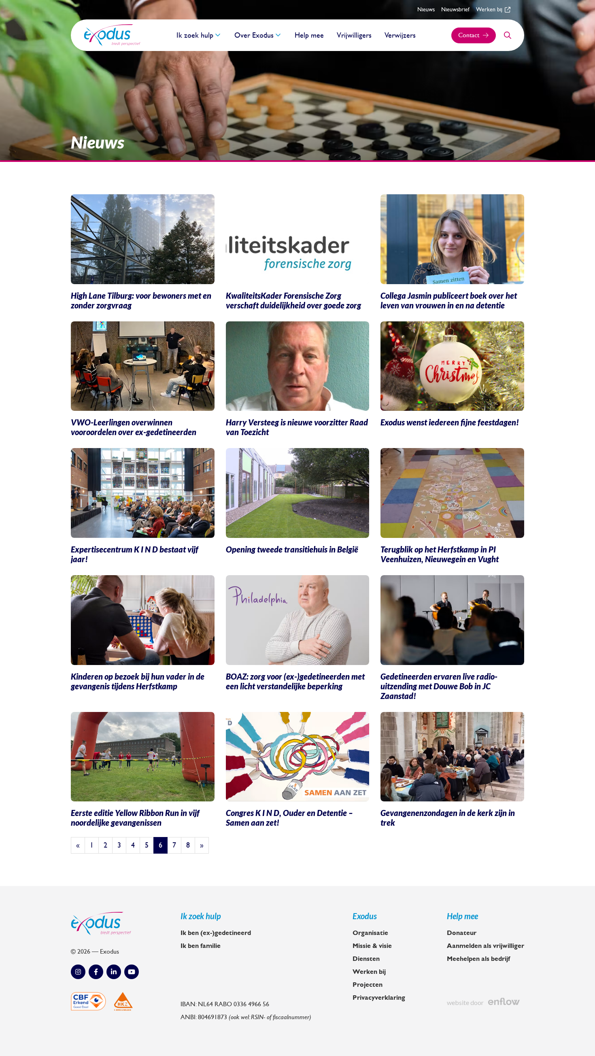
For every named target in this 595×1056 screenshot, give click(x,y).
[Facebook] (96, 972)
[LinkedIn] (113, 972)
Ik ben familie (201, 946)
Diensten (366, 959)
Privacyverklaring (379, 998)
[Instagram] (78, 972)
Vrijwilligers (354, 35)
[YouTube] (131, 972)
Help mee (309, 35)
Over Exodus (254, 35)
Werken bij (489, 9)
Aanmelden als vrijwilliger (485, 946)
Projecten (367, 985)
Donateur (461, 933)
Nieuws (426, 9)
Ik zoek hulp (194, 35)
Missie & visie (372, 946)
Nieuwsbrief (455, 9)
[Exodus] (112, 35)
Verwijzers (400, 35)
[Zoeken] (507, 35)
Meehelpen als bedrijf (478, 959)
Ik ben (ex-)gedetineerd (216, 933)
